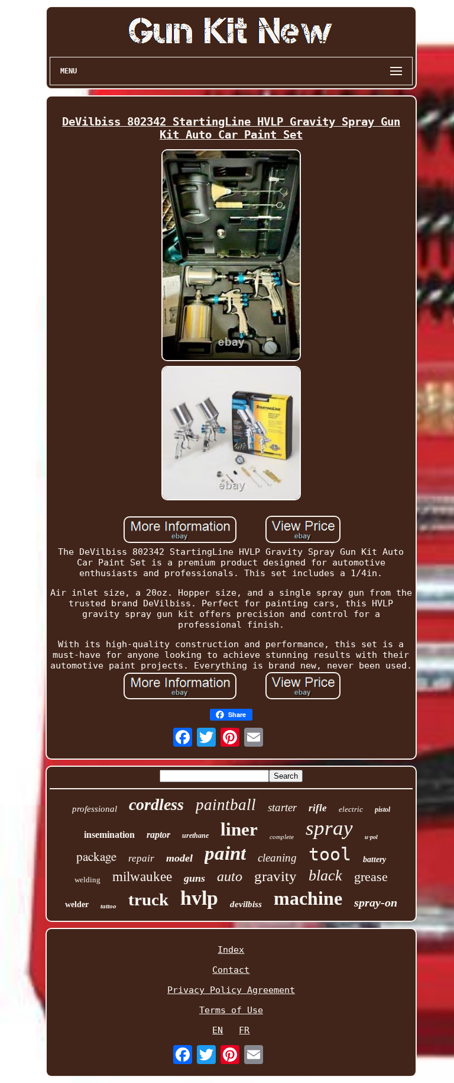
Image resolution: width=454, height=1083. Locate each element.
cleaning (277, 857)
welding (87, 879)
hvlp (199, 898)
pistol (382, 809)
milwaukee (142, 876)
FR (244, 1030)
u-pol (371, 837)
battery (374, 859)
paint (225, 853)
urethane (195, 835)
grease (371, 876)
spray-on (375, 902)
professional (94, 809)
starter (282, 807)
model (179, 858)
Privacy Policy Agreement (231, 990)
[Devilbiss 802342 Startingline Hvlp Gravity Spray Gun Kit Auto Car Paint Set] (231, 256)
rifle (318, 808)
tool (330, 854)
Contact (230, 970)
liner (239, 829)
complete (282, 836)
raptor (158, 835)
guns (194, 878)
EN (217, 1030)
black (325, 875)
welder (77, 904)
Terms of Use (231, 1010)
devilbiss (246, 904)
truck (148, 899)
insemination (109, 835)
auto (229, 876)
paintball (226, 805)
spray (329, 828)
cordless (156, 804)
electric (351, 809)
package (96, 856)
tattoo (108, 906)
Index (231, 949)
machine (308, 898)
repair (141, 858)
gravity (275, 876)
